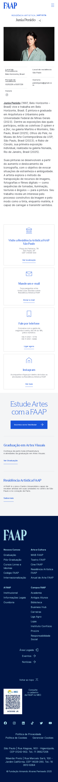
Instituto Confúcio (41, 626)
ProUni (35, 630)
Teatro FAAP (38, 559)
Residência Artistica (23, 15)
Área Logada (26, 650)
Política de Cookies (16, 737)
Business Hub (38, 607)
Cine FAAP (37, 564)
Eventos (26, 655)
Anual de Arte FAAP (42, 577)
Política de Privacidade (28, 734)
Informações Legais (15, 597)
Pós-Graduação (12, 559)
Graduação (10, 554)
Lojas (34, 621)
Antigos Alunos (39, 597)
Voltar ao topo (26, 680)
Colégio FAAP (11, 572)
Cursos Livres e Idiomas (12, 566)
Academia (36, 592)
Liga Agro (36, 616)
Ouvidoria (9, 602)
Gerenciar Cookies (43, 737)
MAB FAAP (37, 554)
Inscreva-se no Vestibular (25, 425)
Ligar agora (29, 346)
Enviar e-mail (29, 300)
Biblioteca (36, 602)
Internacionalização (15, 577)
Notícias (26, 661)
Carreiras (36, 611)
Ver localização (29, 260)
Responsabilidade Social (40, 637)
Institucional (11, 592)
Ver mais (29, 384)
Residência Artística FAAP (42, 571)
